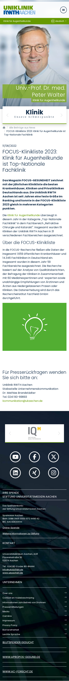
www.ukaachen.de (13, 572)
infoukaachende (13, 569)
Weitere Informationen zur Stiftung (21, 533)
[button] (8, 115)
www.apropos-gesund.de (21, 657)
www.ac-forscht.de (18, 671)
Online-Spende (11, 527)
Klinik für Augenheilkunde (17, 21)
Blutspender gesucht (18, 642)
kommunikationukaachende (23, 401)
